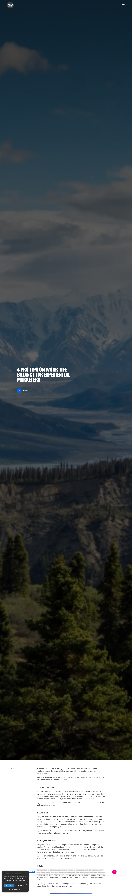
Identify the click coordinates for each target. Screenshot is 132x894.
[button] (30, 872)
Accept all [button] (9, 885)
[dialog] (15, 881)
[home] (10, 5)
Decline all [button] (21, 885)
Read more (16, 882)
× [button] (26, 872)
